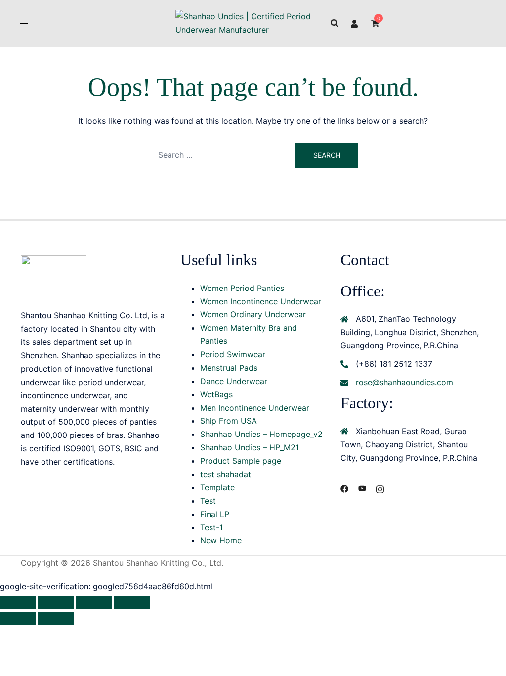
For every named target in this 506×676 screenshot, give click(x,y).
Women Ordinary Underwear (253, 314)
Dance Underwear (233, 381)
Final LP (214, 514)
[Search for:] (220, 155)
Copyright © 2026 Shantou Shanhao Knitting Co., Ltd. (122, 563)
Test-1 (211, 527)
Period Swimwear (232, 354)
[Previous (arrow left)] (18, 618)
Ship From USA (228, 421)
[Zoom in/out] (18, 602)
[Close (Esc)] (132, 602)
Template (217, 487)
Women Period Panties (242, 288)
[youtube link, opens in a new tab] (362, 488)
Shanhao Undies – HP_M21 (249, 447)
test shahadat (225, 474)
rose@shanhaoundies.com (404, 382)
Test (208, 501)
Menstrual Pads (228, 368)
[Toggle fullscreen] (56, 602)
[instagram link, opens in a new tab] (380, 488)
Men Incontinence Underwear (254, 408)
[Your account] (355, 23)
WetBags (216, 394)
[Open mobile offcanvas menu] (24, 23)
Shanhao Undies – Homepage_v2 (261, 434)
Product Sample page (240, 461)
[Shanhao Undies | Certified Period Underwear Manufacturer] (253, 22)
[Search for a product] (334, 23)
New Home (221, 540)
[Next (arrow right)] (56, 618)
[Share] (94, 602)
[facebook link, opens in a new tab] (344, 488)
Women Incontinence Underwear (260, 301)
